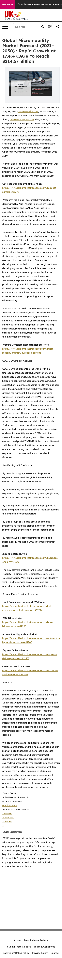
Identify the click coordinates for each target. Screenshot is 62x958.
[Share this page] (58, 27)
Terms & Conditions (44, 946)
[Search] (42, 26)
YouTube (7, 821)
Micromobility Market (22, 119)
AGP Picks (7, 4)
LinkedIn (7, 813)
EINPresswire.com (28, 111)
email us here (9, 805)
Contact (54, 953)
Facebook (8, 817)
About (17, 940)
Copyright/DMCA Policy (16, 953)
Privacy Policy (40, 953)
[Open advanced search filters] (49, 26)
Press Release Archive (36, 940)
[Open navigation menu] (5, 27)
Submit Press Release (19, 946)
